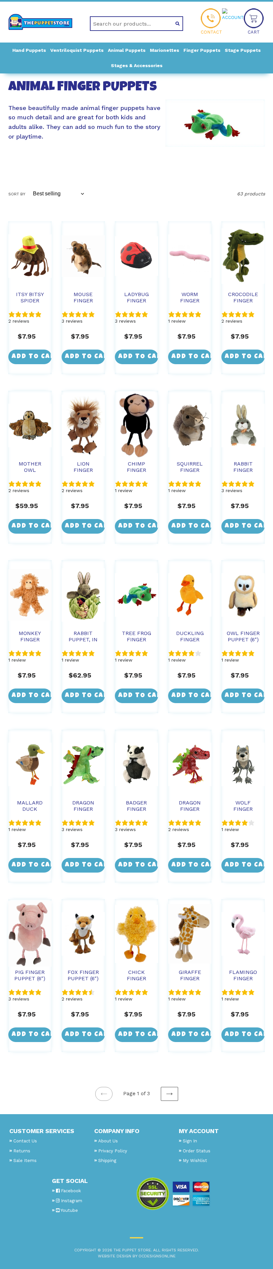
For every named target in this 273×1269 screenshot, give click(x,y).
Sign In (190, 1140)
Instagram (71, 1200)
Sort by (16, 194)
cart (254, 32)
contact (211, 32)
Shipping (107, 1160)
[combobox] (129, 23)
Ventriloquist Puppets (77, 50)
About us (108, 1140)
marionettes (164, 50)
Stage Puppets (243, 50)
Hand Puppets (29, 50)
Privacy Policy (112, 1150)
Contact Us (25, 1140)
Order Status (196, 1150)
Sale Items (25, 1160)
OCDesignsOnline (156, 1256)
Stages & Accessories (136, 65)
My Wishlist (195, 1160)
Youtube (69, 1210)
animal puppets (126, 50)
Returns (21, 1150)
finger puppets (201, 50)
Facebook (70, 1190)
